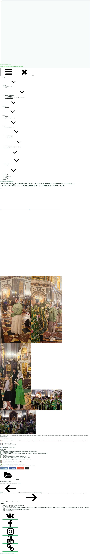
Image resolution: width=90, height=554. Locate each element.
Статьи (3, 115)
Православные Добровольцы (5, 64)
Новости (4, 106)
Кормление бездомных (9, 98)
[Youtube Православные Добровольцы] (10, 543)
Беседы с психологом (8, 117)
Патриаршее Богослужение (9, 95)
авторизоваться (19, 483)
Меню (33, 75)
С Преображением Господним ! (8, 510)
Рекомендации (9, 96)
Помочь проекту (7, 147)
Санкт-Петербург (8, 176)
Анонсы (6, 87)
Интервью (6, 116)
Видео (8, 165)
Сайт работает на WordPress (9, 553)
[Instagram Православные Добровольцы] (10, 535)
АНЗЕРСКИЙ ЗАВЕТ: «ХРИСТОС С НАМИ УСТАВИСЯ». (13, 505)
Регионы (4, 173)
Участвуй (4, 85)
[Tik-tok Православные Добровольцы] (10, 551)
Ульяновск (6, 177)
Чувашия (6, 178)
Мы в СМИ (7, 163)
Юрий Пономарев (10, 181)
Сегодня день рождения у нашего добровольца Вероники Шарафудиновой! (15, 509)
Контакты (4, 179)
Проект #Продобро (8, 145)
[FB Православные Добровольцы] (10, 527)
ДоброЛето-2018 (10, 136)
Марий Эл (6, 174)
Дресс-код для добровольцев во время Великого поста (16, 97)
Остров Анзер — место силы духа (8, 506)
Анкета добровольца (8, 86)
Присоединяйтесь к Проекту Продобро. (14, 146)
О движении (4, 155)
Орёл (5, 175)
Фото (8, 164)
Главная (3, 77)
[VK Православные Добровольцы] (10, 519)
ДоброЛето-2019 (10, 137)
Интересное (7, 107)
